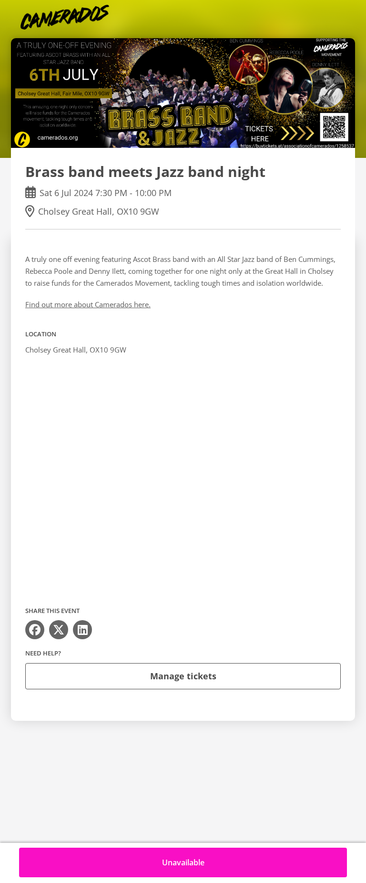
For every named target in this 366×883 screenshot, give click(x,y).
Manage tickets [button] (183, 676)
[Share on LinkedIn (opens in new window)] (82, 629)
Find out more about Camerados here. (88, 304)
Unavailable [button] (183, 862)
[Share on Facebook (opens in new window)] (34, 629)
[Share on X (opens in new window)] (58, 629)
